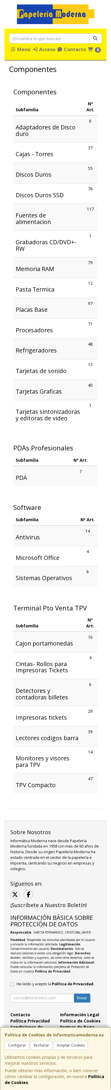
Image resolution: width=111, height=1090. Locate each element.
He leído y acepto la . (55, 983)
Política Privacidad (30, 1021)
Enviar (82, 997)
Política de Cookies (80, 1021)
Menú (23, 49)
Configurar (17, 1045)
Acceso (46, 49)
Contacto (74, 49)
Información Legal (79, 1014)
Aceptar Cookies (71, 1045)
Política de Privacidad (52, 971)
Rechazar (41, 1045)
